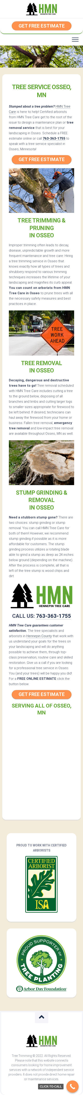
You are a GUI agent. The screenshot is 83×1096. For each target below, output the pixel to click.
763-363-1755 (54, 138)
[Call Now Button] (72, 1086)
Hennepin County (39, 636)
